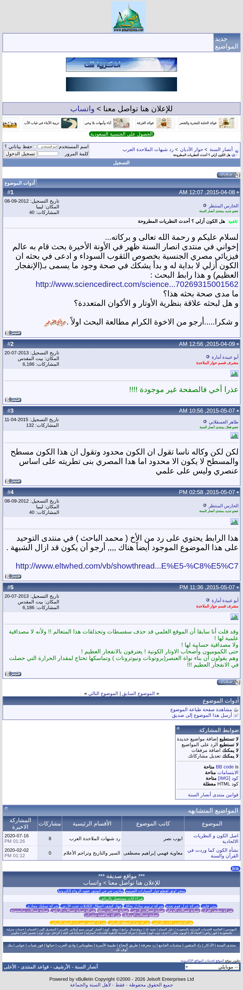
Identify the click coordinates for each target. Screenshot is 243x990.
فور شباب (35, 945)
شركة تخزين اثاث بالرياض (172, 923)
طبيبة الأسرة (106, 945)
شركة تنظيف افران (217, 911)
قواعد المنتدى (35, 966)
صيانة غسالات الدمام (183, 911)
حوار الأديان (191, 149)
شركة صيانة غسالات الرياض (73, 911)
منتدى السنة (226, 945)
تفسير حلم (29, 933)
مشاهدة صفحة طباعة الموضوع (201, 709)
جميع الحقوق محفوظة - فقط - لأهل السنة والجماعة (121, 984)
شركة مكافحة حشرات (102, 915)
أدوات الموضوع (20, 183)
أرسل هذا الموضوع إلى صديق (202, 715)
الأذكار (209, 945)
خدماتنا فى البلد (73, 933)
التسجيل (121, 162)
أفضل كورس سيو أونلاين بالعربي (80, 929)
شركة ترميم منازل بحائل (144, 906)
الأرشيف (61, 966)
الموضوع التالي (103, 693)
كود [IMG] (228, 778)
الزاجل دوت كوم (49, 933)
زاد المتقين (192, 945)
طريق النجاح (128, 945)
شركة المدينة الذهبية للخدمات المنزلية (111, 933)
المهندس (231, 929)
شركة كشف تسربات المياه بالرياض (78, 923)
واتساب (82, 108)
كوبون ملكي (179, 933)
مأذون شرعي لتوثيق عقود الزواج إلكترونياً (90, 891)
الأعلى (10, 966)
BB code (225, 766)
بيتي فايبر (209, 906)
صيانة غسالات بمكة (113, 911)
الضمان (32, 929)
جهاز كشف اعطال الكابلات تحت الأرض (91, 906)
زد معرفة (148, 945)
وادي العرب (66, 945)
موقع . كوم (111, 929)
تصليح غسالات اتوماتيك (140, 915)
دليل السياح (166, 929)
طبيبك (142, 933)
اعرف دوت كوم (159, 933)
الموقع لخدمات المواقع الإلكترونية (202, 960)
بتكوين (15, 933)
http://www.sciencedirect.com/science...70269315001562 (137, 284)
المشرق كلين (47, 929)
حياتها (50, 945)
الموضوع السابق (138, 693)
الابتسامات (227, 772)
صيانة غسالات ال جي (147, 911)
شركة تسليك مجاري (42, 906)
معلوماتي (86, 945)
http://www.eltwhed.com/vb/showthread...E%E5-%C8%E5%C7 (127, 565)
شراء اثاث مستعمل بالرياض (121, 898)
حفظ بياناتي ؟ (18, 146)
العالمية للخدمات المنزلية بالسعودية (199, 929)
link (235, 868)
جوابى (20, 945)
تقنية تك (150, 929)
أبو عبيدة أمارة (225, 357)
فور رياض (210, 933)
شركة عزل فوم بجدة (182, 906)
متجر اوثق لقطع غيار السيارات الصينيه (155, 891)
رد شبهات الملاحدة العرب (148, 149)
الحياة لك (196, 933)
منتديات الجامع (170, 945)
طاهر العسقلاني (223, 421)
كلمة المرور (77, 153)
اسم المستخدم (74, 146)
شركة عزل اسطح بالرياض (128, 923)
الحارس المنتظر (223, 205)
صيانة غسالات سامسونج (29, 911)
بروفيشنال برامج (132, 929)
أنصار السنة (221, 149)
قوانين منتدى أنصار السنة (213, 794)
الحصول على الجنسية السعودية (121, 134)
